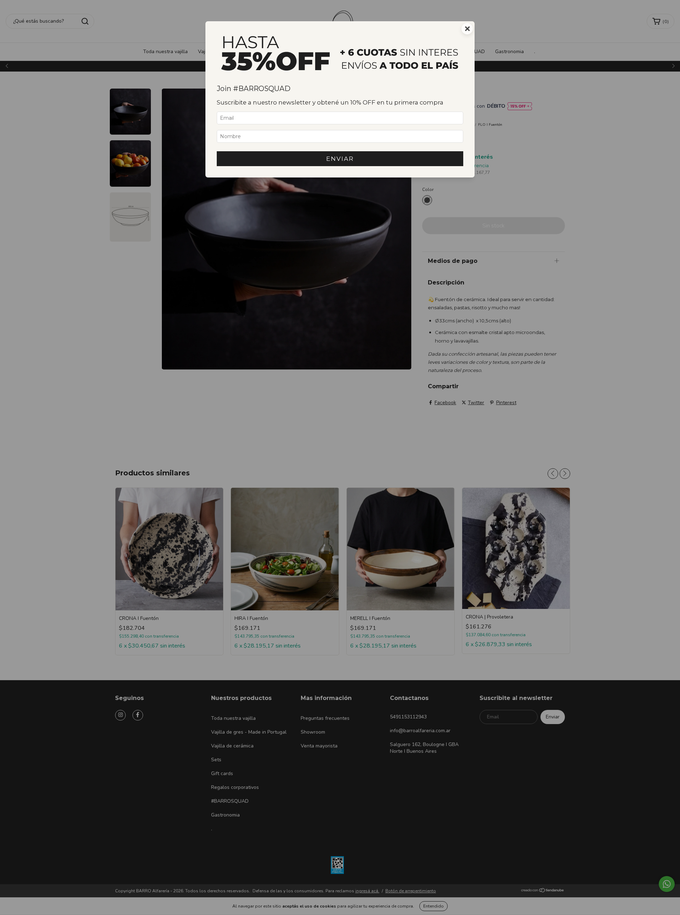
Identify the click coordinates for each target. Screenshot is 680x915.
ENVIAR (340, 158)
